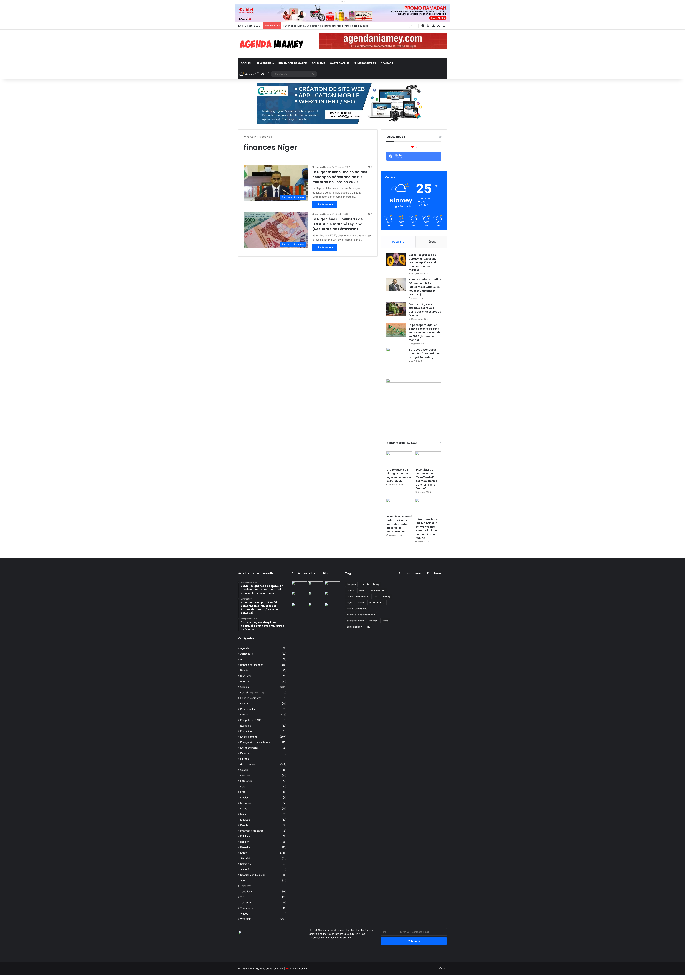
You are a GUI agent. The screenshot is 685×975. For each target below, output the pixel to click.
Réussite (245, 847)
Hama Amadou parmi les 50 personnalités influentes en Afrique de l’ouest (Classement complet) (425, 287)
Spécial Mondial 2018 (252, 875)
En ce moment (248, 736)
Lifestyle (245, 775)
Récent (431, 241)
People (244, 825)
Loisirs (244, 786)
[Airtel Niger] (342, 13)
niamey (386, 596)
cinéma (350, 590)
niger (349, 602)
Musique (245, 819)
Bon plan (245, 681)
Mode (243, 814)
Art (242, 659)
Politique (245, 836)
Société (244, 869)
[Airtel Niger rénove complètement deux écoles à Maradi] (332, 607)
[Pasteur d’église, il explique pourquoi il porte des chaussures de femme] (396, 309)
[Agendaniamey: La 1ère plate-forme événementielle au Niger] (271, 44)
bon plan (351, 584)
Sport (243, 880)
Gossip (244, 769)
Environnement (249, 747)
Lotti (242, 792)
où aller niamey (377, 602)
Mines (243, 808)
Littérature (246, 781)
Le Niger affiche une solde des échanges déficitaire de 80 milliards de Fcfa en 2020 (339, 176)
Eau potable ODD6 (251, 720)
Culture (244, 703)
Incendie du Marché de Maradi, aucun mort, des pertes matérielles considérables (399, 524)
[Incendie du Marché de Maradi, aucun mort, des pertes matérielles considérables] (399, 506)
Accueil (246, 63)
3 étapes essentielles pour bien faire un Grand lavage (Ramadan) (425, 353)
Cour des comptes (250, 698)
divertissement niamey (358, 596)
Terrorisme (246, 891)
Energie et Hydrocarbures (255, 742)
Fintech (244, 758)
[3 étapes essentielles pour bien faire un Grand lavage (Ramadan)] (396, 355)
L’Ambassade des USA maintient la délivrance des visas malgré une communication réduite (427, 528)
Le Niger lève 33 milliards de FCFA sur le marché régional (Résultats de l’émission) (337, 224)
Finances (245, 753)
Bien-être (245, 675)
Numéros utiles (365, 63)
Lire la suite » (325, 204)
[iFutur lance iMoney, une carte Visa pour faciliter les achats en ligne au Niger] (299, 585)
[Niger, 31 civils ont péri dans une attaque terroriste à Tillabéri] (332, 595)
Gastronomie (339, 63)
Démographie (248, 709)
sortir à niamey (354, 626)
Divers (244, 714)
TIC (242, 897)
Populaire (398, 241)
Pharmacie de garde (292, 63)
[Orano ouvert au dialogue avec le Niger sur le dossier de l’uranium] (399, 458)
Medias (244, 797)
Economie (246, 725)
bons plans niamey (370, 584)
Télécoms (245, 886)
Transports (246, 908)
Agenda (244, 648)
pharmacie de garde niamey (361, 614)
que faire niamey (355, 620)
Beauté (244, 670)
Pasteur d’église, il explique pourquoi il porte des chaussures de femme (425, 309)
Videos (244, 913)
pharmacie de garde (357, 608)
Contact (387, 63)
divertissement (378, 590)
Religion (244, 841)
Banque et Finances (251, 664)
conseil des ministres (252, 692)
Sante (243, 852)
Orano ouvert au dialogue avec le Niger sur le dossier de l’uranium (320, 25)
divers (362, 590)
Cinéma (244, 686)
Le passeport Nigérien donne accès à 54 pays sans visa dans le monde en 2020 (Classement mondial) (425, 332)
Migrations (246, 803)
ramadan (373, 620)
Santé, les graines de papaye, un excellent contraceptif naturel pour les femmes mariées (422, 262)
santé (385, 620)
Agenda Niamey (323, 167)
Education (246, 731)
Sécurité (245, 858)
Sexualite (245, 863)
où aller (360, 602)
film (376, 596)
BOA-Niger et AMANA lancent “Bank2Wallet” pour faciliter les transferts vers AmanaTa (426, 479)
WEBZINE (265, 63)
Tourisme (318, 63)
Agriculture (246, 653)
